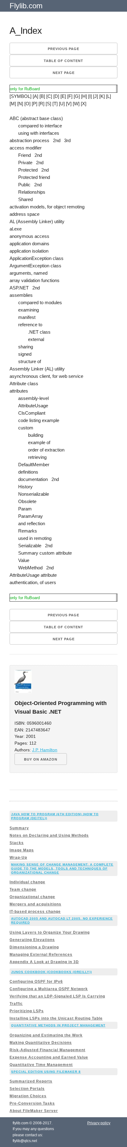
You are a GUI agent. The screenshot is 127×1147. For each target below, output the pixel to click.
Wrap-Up (18, 857)
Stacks (17, 843)
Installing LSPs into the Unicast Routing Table (56, 1018)
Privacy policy (98, 1123)
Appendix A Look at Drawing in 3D (44, 962)
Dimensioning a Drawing (34, 947)
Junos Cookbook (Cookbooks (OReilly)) (51, 972)
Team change (23, 889)
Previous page (63, 49)
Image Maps (22, 850)
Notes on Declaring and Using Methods (49, 835)
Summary (19, 828)
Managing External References (41, 954)
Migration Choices (28, 1096)
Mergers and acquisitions (35, 904)
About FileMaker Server (34, 1111)
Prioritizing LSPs (27, 1011)
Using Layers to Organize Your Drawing (50, 932)
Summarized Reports (31, 1081)
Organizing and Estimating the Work (46, 1035)
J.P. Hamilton (44, 750)
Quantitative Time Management (41, 1065)
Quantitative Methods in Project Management (58, 1025)
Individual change (27, 882)
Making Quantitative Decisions (41, 1042)
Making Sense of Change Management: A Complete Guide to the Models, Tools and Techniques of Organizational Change (62, 868)
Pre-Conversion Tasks (32, 1103)
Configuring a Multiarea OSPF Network (49, 989)
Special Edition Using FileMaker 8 (46, 1071)
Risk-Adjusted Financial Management (47, 1050)
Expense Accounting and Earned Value (49, 1057)
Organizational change (32, 897)
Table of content (63, 61)
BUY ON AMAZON (40, 759)
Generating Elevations (32, 940)
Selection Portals (27, 1089)
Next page (64, 73)
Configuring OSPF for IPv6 (36, 981)
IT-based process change (35, 911)
